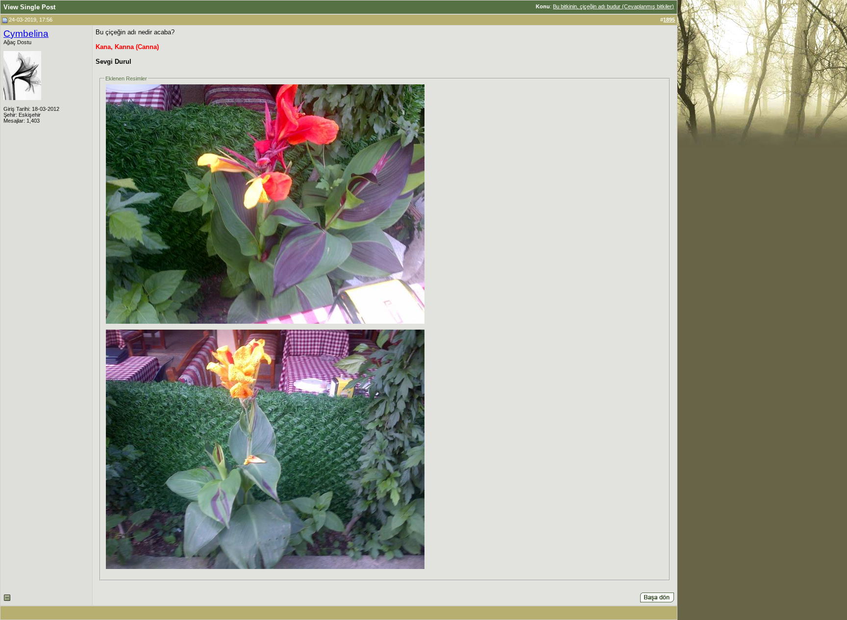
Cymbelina (26, 33)
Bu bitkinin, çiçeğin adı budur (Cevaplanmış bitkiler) (613, 6)
